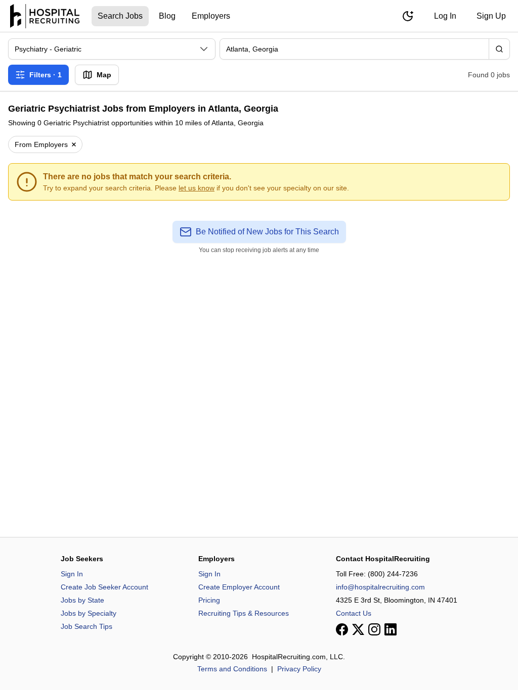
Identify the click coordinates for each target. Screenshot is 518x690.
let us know (196, 188)
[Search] (499, 49)
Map (104, 75)
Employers (211, 16)
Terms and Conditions (232, 669)
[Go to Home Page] (44, 16)
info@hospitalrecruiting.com (380, 587)
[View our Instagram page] (374, 629)
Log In (445, 16)
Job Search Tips (86, 626)
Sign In (72, 574)
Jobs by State (82, 600)
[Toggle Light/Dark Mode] (408, 16)
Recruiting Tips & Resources (243, 613)
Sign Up (491, 16)
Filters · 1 (45, 75)
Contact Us (353, 613)
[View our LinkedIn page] (390, 629)
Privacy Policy (299, 669)
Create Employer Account (239, 587)
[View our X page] (358, 629)
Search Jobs (120, 16)
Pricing (209, 600)
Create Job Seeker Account (104, 587)
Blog (167, 16)
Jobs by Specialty (88, 613)
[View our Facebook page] (342, 629)
